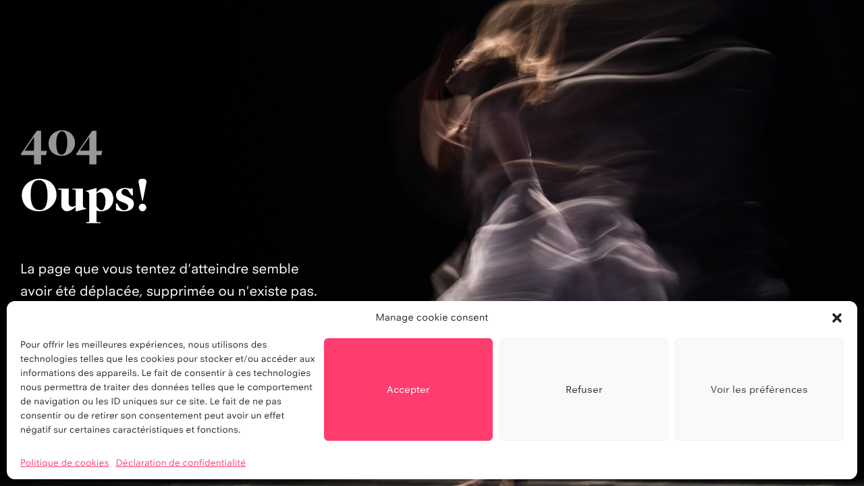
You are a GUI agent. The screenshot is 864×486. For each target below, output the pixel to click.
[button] (837, 318)
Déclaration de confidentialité (181, 463)
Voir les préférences (759, 389)
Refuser (584, 389)
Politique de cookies (64, 463)
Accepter (408, 389)
